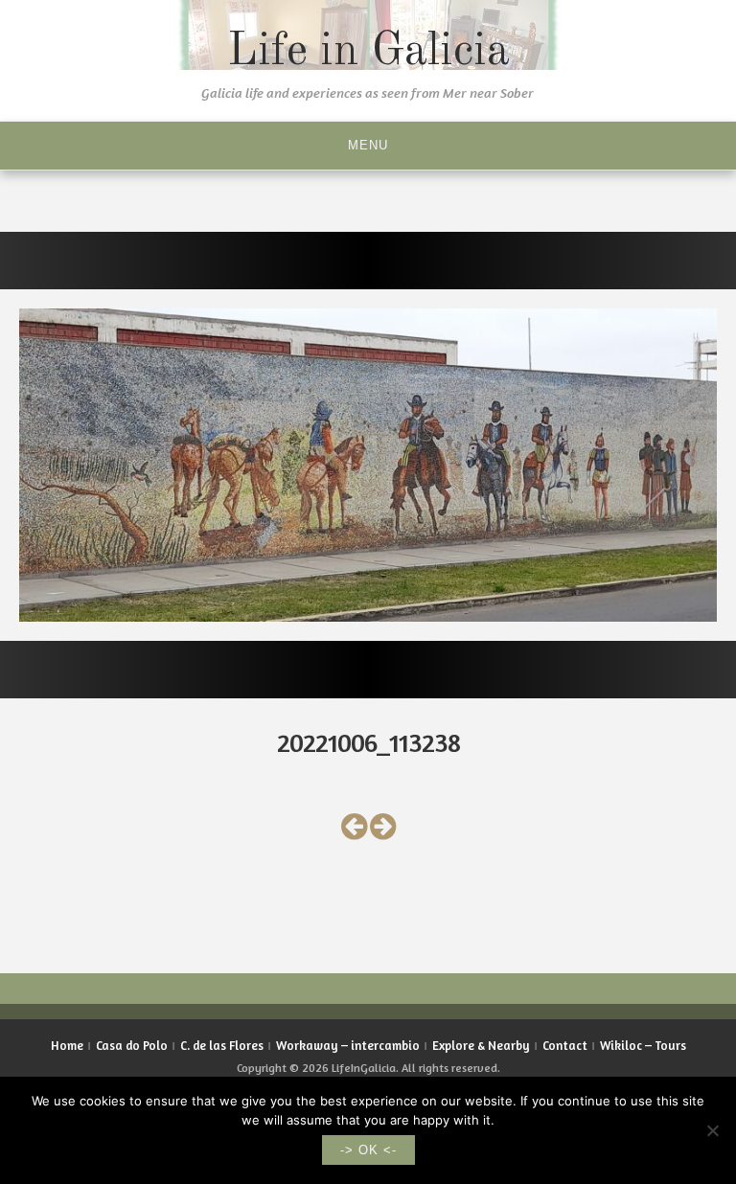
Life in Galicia (368, 52)
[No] (712, 1130)
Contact (564, 1045)
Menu (368, 145)
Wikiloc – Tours (643, 1045)
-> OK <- (368, 1150)
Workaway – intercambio (348, 1045)
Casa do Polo (132, 1045)
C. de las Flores (222, 1045)
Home (67, 1045)
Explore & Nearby (481, 1045)
